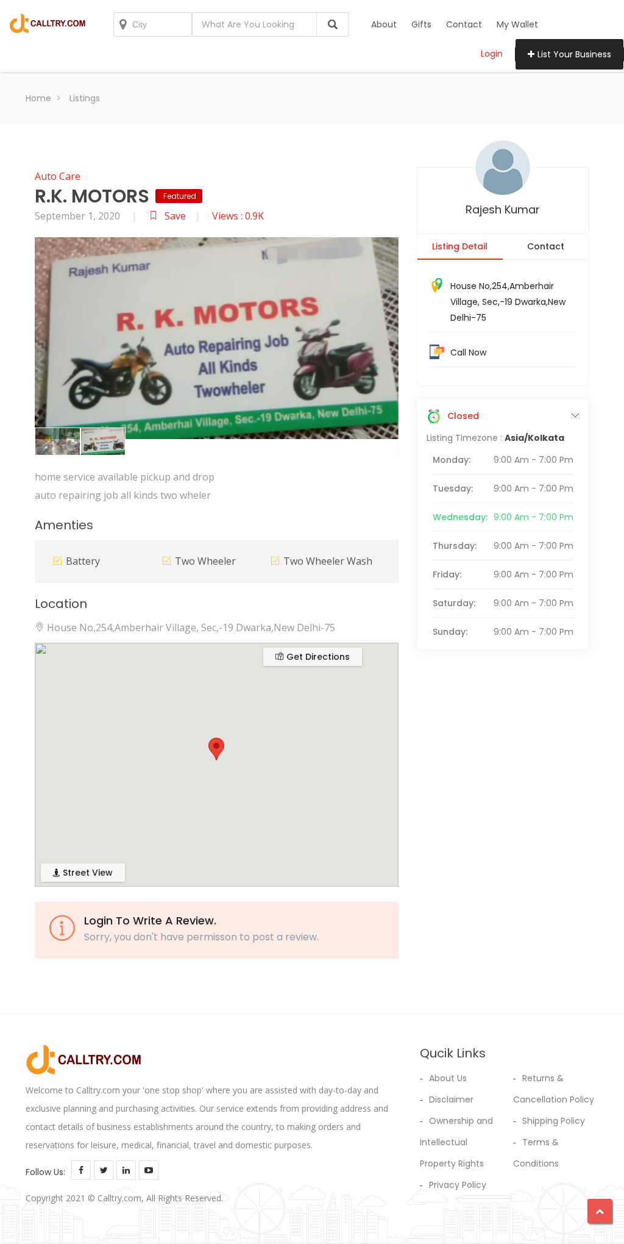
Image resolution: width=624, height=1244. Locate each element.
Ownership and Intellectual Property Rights (456, 1142)
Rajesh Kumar (503, 209)
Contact (464, 24)
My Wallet (517, 24)
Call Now (468, 352)
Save (175, 216)
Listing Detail (460, 246)
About (384, 24)
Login (492, 54)
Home (38, 98)
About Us (448, 1078)
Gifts (421, 24)
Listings (84, 98)
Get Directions (317, 657)
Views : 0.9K (238, 216)
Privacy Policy (457, 1185)
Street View (86, 873)
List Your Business (574, 54)
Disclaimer (451, 1099)
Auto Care (57, 176)
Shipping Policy (553, 1121)
